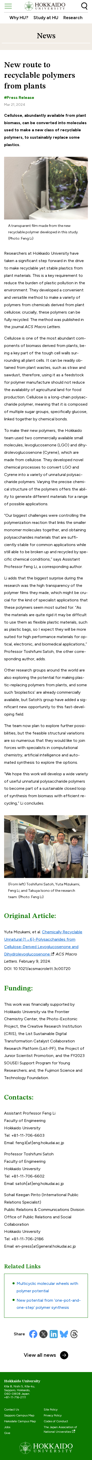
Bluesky (64, 1334)
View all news (40, 1355)
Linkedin (54, 1334)
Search (84, 6)
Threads (74, 1334)
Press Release (20, 97)
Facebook (33, 1334)
